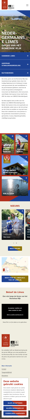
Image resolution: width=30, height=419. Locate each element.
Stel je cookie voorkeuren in (15, 315)
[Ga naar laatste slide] (2, 31)
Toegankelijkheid (7, 372)
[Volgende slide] (28, 31)
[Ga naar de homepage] (8, 4)
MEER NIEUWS (15, 249)
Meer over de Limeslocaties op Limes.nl (15, 279)
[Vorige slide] (14, 243)
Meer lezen (6, 237)
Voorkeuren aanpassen (15, 413)
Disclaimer (5, 375)
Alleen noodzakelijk (15, 408)
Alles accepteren (15, 403)
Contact (4, 369)
